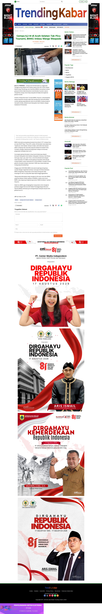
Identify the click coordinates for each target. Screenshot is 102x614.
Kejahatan (37, 27)
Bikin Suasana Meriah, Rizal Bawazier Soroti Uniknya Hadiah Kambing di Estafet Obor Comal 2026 (80, 44)
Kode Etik (42, 591)
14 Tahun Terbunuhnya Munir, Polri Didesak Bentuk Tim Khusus (76, 125)
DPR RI (67, 72)
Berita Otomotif (57, 24)
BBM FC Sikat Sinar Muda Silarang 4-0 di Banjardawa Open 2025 (70, 93)
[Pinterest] (50, 595)
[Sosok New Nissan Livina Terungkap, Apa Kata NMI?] (68, 152)
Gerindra (67, 27)
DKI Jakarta (60, 27)
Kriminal (25, 24)
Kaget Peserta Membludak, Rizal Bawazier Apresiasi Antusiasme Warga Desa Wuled (79, 36)
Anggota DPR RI (70, 77)
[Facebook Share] (50, 46)
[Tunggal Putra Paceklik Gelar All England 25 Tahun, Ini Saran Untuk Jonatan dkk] (82, 87)
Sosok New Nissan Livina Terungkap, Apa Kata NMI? (79, 151)
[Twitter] (47, 596)
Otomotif (36, 24)
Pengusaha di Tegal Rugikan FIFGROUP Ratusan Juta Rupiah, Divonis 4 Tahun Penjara (76, 196)
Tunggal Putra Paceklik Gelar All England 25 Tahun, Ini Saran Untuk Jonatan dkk (81, 93)
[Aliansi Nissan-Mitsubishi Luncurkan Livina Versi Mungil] (68, 157)
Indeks (82, 1)
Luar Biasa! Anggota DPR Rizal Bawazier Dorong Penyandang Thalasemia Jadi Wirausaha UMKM (77, 183)
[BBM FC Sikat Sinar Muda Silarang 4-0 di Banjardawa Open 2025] (70, 87)
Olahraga (42, 24)
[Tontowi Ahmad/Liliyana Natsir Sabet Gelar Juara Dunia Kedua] (82, 99)
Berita (19, 24)
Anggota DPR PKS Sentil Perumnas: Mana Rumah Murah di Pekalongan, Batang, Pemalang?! (77, 190)
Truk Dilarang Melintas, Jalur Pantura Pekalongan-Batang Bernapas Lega (77, 171)
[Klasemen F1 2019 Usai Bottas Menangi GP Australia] (70, 99)
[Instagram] (52, 595)
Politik (30, 24)
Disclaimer (57, 591)
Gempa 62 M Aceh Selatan (26, 200)
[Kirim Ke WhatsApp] (61, 46)
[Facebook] (45, 595)
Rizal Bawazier (69, 68)
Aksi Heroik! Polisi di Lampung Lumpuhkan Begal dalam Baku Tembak (76, 120)
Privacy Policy (49, 591)
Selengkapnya (75, 59)
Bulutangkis (52, 27)
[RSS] (57, 595)
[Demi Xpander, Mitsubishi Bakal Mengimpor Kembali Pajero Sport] (68, 145)
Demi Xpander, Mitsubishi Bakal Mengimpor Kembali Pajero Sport (79, 145)
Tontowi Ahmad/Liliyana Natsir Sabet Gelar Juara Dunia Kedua (81, 104)
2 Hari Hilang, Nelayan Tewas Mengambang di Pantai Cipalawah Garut (76, 130)
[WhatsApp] (55, 595)
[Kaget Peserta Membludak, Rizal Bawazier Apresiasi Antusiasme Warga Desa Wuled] (68, 36)
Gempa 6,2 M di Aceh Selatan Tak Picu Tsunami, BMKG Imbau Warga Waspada (77, 177)
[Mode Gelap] (86, 1)
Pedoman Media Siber (67, 591)
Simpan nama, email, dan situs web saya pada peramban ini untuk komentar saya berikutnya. (36, 232)
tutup (12, 3)
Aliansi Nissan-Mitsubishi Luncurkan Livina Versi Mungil (79, 157)
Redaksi (36, 591)
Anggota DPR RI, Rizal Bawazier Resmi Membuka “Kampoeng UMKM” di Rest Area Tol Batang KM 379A (77, 202)
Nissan (46, 27)
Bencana (42, 41)
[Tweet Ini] (53, 46)
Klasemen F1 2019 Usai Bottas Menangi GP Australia (69, 105)
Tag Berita (49, 24)
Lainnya (65, 24)
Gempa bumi (38, 200)
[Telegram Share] (59, 46)
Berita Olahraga (29, 27)
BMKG (16, 200)
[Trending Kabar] (51, 13)
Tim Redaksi (36, 41)
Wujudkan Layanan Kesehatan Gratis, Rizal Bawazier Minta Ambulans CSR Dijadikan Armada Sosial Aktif (80, 52)
